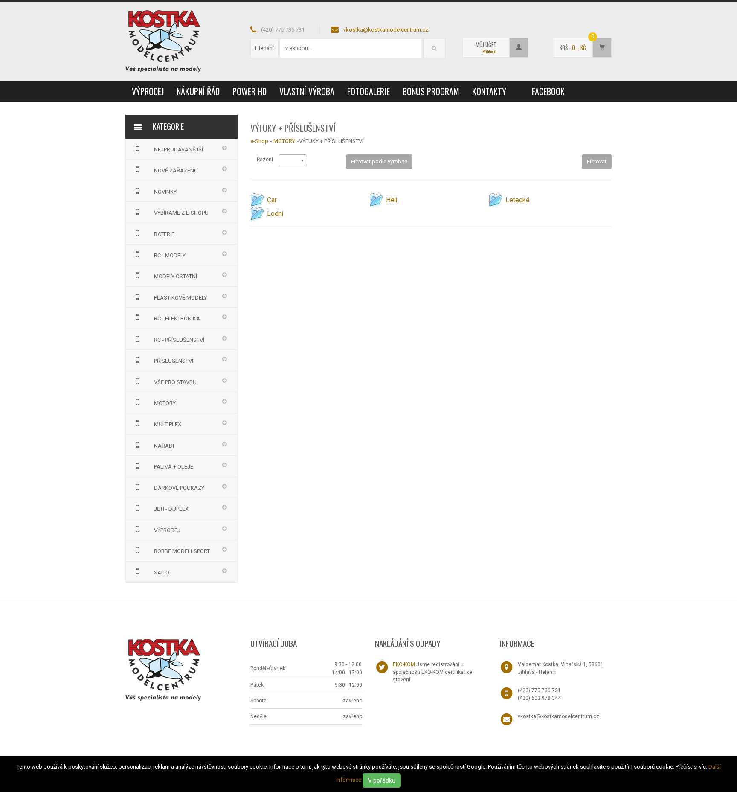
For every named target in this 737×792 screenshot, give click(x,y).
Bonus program (431, 91)
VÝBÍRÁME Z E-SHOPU (181, 213)
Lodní (275, 214)
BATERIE (164, 234)
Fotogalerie (368, 91)
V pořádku (381, 780)
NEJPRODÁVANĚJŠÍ (178, 149)
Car (272, 200)
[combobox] (293, 160)
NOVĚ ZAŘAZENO (176, 170)
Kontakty (489, 91)
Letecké (517, 200)
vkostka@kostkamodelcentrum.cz (385, 29)
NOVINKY (165, 192)
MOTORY (165, 403)
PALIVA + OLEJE (173, 466)
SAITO (161, 572)
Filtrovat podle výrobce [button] (379, 161)
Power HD (249, 91)
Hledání (264, 48)
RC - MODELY (170, 255)
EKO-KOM (404, 664)
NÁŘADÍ (164, 446)
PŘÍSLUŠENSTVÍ (173, 361)
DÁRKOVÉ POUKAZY (179, 488)
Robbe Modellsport (182, 551)
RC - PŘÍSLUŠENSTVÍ (179, 340)
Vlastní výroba (306, 91)
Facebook (548, 91)
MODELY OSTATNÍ (175, 276)
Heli (391, 200)
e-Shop (259, 141)
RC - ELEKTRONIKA (177, 318)
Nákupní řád (198, 91)
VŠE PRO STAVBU (175, 382)
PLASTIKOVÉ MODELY (180, 297)
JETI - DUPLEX (171, 509)
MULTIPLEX (167, 424)
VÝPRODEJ (148, 91)
